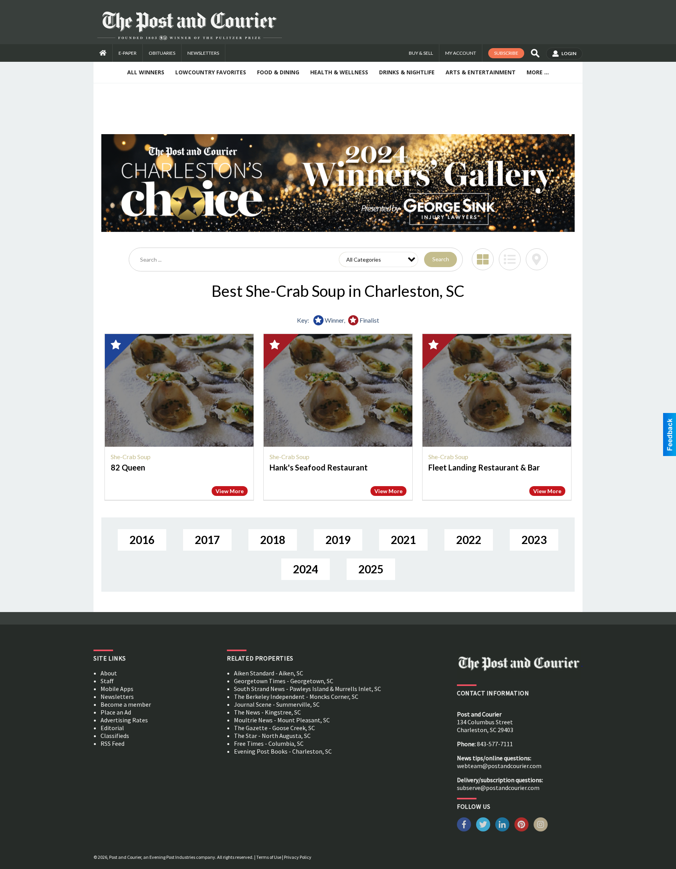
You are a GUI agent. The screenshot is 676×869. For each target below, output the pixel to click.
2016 (142, 539)
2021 (403, 539)
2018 (272, 539)
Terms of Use (268, 857)
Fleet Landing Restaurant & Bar (484, 467)
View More (230, 491)
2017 (207, 539)
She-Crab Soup (131, 456)
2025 (370, 569)
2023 (534, 539)
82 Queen (128, 467)
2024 (305, 569)
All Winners (145, 72)
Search (440, 259)
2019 (338, 539)
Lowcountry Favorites (210, 72)
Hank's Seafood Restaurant (319, 467)
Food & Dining (278, 72)
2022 (468, 539)
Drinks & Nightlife (407, 72)
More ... (538, 72)
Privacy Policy (297, 857)
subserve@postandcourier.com (498, 788)
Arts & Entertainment (481, 72)
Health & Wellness (339, 72)
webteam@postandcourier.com (499, 766)
